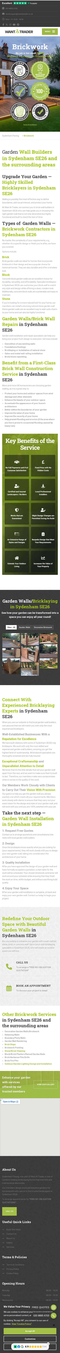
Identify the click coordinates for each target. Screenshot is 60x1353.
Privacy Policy (12, 1269)
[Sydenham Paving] (16, 31)
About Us (10, 1238)
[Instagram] (10, 24)
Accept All (30, 1331)
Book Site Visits (13, 1229)
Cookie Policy (12, 1273)
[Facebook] (3, 24)
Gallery (9, 1243)
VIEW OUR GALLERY (45, 1084)
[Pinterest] (18, 24)
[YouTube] (14, 24)
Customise (30, 1339)
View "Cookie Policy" (22, 1324)
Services (10, 1247)
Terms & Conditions (15, 1265)
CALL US (9, 1211)
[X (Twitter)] (6, 24)
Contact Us (11, 1234)
